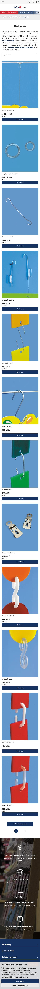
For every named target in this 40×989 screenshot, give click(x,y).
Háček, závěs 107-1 (8, 300)
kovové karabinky (26, 47)
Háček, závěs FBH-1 (8, 553)
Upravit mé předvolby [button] (20, 985)
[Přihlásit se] (33, 2)
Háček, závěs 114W (8, 742)
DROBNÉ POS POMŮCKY (14, 17)
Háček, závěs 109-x (8, 110)
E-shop (3, 17)
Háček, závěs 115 (7, 489)
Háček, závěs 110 (7, 363)
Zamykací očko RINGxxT (9, 174)
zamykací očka (13, 47)
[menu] (3, 2)
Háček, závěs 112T (7, 679)
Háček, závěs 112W (8, 616)
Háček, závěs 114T (7, 805)
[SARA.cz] (20, 7)
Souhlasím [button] (20, 981)
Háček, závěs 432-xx (8, 237)
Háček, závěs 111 (7, 426)
